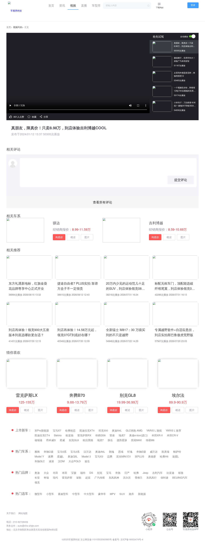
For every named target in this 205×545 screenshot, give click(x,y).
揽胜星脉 (122, 440)
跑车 (131, 494)
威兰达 (154, 451)
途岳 (87, 461)
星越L (60, 456)
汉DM (61, 461)
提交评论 (180, 180)
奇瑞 (46, 477)
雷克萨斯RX (84, 435)
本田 (64, 473)
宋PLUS (139, 456)
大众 (46, 473)
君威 (62, 440)
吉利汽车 (157, 473)
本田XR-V (157, 435)
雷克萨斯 (67, 477)
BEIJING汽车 (179, 477)
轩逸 (129, 451)
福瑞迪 (38, 440)
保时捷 (164, 477)
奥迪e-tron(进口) (138, 435)
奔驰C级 (48, 451)
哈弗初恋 (70, 430)
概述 (73, 237)
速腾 (50, 456)
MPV (112, 494)
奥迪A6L (100, 451)
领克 (37, 482)
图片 (87, 237)
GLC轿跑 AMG (134, 430)
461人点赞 (18, 116)
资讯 (62, 5)
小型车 (50, 494)
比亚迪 (170, 473)
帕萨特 (177, 451)
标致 (180, 473)
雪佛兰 (138, 477)
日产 (127, 473)
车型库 (96, 5)
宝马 (108, 473)
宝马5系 (61, 451)
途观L (175, 456)
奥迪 (37, 473)
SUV (122, 494)
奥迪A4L (117, 430)
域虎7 (100, 440)
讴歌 (78, 477)
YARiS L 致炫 (154, 430)
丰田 (55, 473)
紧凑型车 (63, 494)
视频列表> (18, 27)
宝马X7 (57, 430)
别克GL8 (74, 440)
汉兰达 (87, 451)
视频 (73, 5)
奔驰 (117, 473)
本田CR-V (172, 435)
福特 (82, 473)
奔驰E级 (141, 451)
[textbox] (127, 5)
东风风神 (114, 477)
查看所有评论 (102, 202)
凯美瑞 (165, 451)
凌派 (51, 461)
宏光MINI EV (123, 456)
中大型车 (89, 494)
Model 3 (86, 456)
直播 (84, 5)
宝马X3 (99, 456)
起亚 (87, 477)
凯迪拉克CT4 (42, 435)
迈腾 (109, 456)
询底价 (59, 237)
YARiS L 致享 (173, 430)
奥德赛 (152, 456)
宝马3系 (75, 451)
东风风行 (151, 477)
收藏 (34, 116)
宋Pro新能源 (42, 430)
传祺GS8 (100, 435)
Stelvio (58, 435)
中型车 (76, 494)
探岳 (110, 440)
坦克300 (103, 430)
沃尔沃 (127, 477)
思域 (120, 451)
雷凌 (112, 435)
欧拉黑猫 (88, 440)
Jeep (145, 473)
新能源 (142, 494)
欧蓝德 (69, 435)
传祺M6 (150, 440)
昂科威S (51, 440)
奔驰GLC (40, 461)
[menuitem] (51, 5)
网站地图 (22, 513)
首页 (51, 5)
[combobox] (127, 5)
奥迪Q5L (73, 456)
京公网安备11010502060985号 (96, 539)
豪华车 (102, 494)
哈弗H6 (164, 456)
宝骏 (73, 473)
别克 (99, 473)
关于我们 (10, 513)
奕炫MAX (136, 440)
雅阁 (37, 451)
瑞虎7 (122, 435)
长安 (37, 477)
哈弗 (136, 473)
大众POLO (75, 461)
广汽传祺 (99, 477)
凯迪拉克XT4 (86, 430)
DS (91, 473)
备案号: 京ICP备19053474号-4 (127, 539)
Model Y (39, 456)
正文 (26, 27)
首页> (9, 27)
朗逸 (111, 451)
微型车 (38, 494)
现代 (55, 477)
